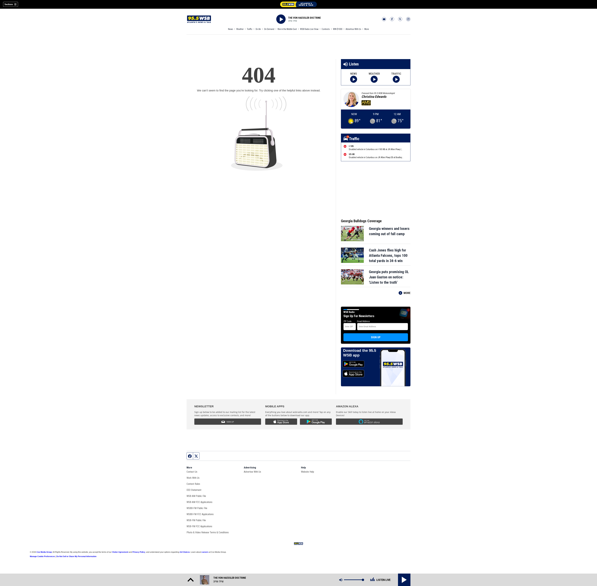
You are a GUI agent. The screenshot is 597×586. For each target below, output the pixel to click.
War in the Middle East (287, 29)
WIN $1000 (337, 29)
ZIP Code (347, 321)
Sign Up (375, 337)
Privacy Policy (138, 552)
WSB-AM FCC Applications (199, 502)
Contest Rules (193, 483)
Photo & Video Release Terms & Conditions (208, 532)
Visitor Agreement (120, 552)
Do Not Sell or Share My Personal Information (76, 556)
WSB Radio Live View (309, 29)
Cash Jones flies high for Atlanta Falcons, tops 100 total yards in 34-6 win (388, 255)
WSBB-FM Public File (197, 508)
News (230, 29)
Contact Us (192, 471)
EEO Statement (194, 489)
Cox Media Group (44, 552)
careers (204, 552)
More (366, 29)
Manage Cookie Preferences (42, 556)
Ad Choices (185, 552)
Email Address (363, 321)
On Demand (269, 29)
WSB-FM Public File (196, 520)
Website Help (307, 471)
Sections (9, 4)
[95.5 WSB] (298, 4)
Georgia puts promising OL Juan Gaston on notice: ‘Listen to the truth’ (389, 277)
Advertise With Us (353, 29)
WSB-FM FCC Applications (199, 526)
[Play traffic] (396, 79)
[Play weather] (374, 79)
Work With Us (193, 477)
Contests (326, 29)
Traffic (249, 29)
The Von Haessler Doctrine (304, 17)
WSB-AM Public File (196, 496)
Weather (240, 29)
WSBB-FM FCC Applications (200, 514)
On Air (258, 29)
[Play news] (353, 79)
